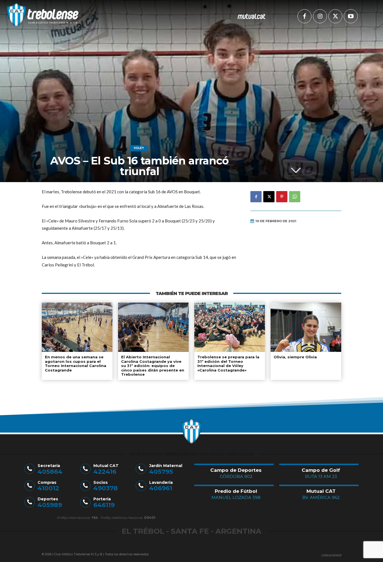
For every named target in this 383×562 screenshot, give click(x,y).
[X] (335, 16)
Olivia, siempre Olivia (295, 357)
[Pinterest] (281, 196)
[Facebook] (304, 16)
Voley (139, 148)
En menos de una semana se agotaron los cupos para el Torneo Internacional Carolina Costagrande (75, 363)
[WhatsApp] (294, 196)
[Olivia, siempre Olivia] (306, 327)
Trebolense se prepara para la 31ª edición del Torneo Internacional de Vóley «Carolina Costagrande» (228, 363)
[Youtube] (351, 16)
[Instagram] (320, 16)
